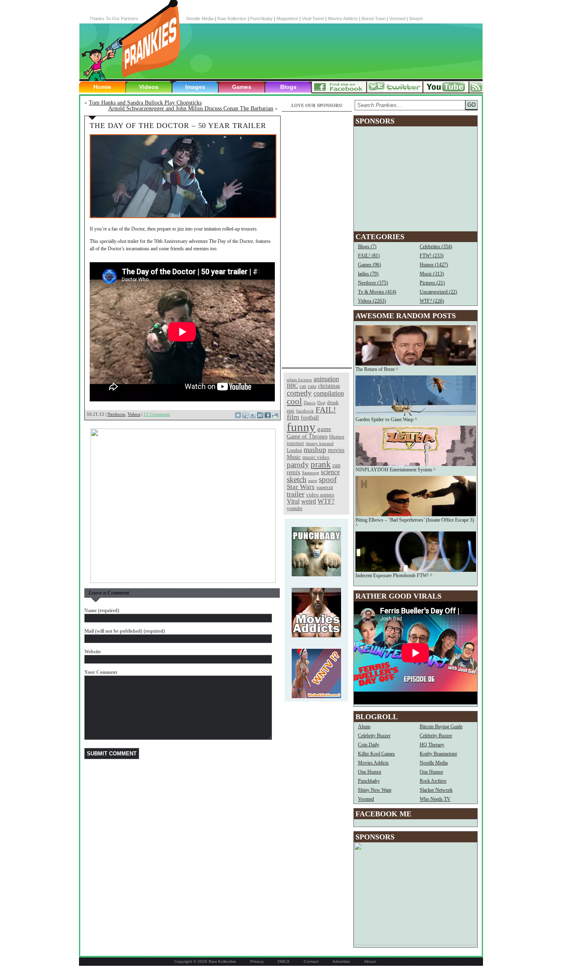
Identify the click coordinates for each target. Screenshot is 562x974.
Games (241, 87)
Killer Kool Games (376, 754)
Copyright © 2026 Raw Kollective (205, 961)
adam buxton (299, 379)
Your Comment (100, 672)
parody (298, 464)
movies (336, 450)
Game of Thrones (307, 436)
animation (326, 379)
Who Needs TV (435, 799)
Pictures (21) (432, 283)
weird (308, 501)
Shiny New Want (374, 790)
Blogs (288, 87)
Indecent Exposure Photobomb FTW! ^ (393, 575)
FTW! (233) (432, 256)
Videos (148, 87)
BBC (292, 386)
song (312, 480)
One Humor (369, 772)
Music (294, 457)
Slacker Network (436, 790)
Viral (293, 501)
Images (195, 87)
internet (295, 443)
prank (321, 464)
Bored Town (374, 18)
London (294, 450)
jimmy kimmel (320, 443)
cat (303, 386)
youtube (294, 508)
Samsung (310, 473)
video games (320, 495)
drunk (333, 402)
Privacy (257, 961)
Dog (321, 402)
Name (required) (101, 610)
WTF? (326, 501)
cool (294, 401)
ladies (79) (368, 274)
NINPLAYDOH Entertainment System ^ (395, 470)
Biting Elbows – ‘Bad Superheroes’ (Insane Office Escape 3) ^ (414, 522)
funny (301, 426)
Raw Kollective (231, 18)
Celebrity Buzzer (374, 736)
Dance (310, 402)
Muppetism (287, 18)
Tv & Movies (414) (377, 292)
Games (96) (369, 265)
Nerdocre (116, 414)
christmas (329, 385)
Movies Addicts (343, 18)
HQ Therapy (432, 745)
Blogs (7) (367, 246)
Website (92, 652)
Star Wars (301, 487)
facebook (305, 411)
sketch (297, 479)
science (330, 471)
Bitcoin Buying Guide (441, 726)
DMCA (284, 961)
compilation (329, 393)
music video (316, 457)
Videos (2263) (372, 301)
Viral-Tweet (313, 18)
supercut (324, 487)
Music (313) (432, 274)
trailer (295, 494)
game (324, 428)
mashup (315, 449)
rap (336, 464)
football (310, 417)
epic (291, 411)
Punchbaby (261, 18)
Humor (336, 436)
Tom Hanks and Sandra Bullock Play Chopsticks (145, 103)
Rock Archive (433, 781)
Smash (416, 18)
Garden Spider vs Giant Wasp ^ (386, 419)
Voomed (397, 18)
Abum (364, 726)
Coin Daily (368, 745)
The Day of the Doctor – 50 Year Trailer (178, 125)
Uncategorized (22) (438, 292)
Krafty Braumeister (438, 754)
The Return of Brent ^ (376, 369)
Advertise (341, 961)
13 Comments (157, 414)
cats (312, 386)
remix (293, 472)
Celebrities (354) (436, 246)
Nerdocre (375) (373, 283)
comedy (299, 393)
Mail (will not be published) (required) (124, 631)
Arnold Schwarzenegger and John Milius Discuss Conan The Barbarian (190, 108)
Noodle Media (200, 18)
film (293, 417)
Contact (311, 961)
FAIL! (326, 409)
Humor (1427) (434, 265)
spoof (328, 479)
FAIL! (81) (369, 256)
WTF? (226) (432, 301)
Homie (102, 87)
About (370, 961)
